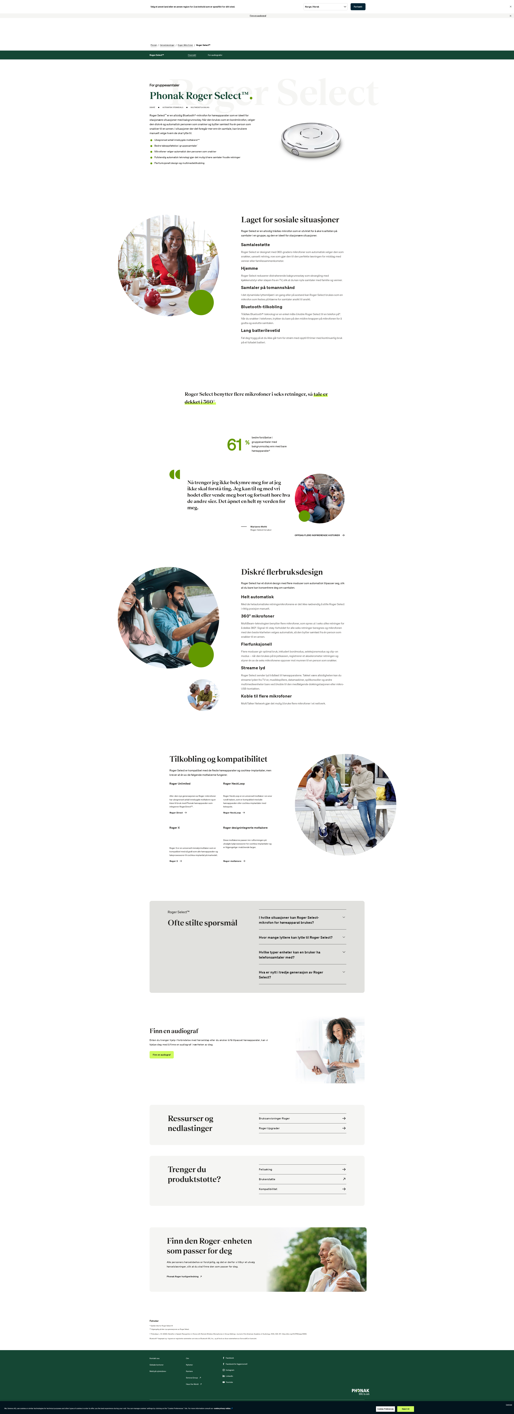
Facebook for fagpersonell (236, 1364)
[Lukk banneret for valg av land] (510, 6)
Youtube (229, 1382)
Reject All (405, 1409)
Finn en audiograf (162, 1054)
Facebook (230, 1358)
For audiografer (215, 55)
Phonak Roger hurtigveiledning (183, 1276)
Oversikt (192, 55)
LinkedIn (229, 1376)
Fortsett (358, 6)
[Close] (510, 16)
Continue (509, 1405)
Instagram (230, 1370)
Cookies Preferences (385, 1409)
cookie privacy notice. (222, 1408)
